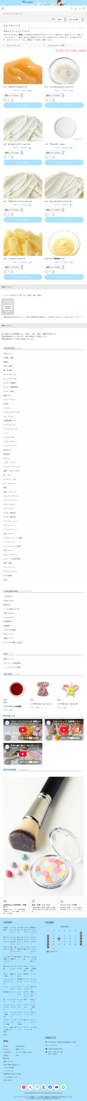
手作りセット (8, 354)
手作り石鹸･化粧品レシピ (11, 1065)
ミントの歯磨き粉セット (20, 949)
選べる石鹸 (7, 370)
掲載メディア (8, 659)
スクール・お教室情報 (11, 663)
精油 (5, 488)
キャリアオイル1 (9, 375)
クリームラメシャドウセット (27, 940)
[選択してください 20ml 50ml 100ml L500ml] (54, 153)
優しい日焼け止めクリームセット (20, 940)
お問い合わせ (8, 613)
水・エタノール (9, 483)
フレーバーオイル (10, 500)
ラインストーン (9, 567)
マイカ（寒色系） (10, 513)
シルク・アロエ (9, 462)
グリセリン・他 (9, 479)
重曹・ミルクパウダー (11, 471)
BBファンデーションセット (6, 939)
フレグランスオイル (11, 496)
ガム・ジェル (8, 416)
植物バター (7, 395)
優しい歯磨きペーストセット (13, 950)
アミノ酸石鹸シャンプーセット (6, 960)
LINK (17, 1055)
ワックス (6, 408)
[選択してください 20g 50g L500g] (13, 95)
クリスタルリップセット (13, 930)
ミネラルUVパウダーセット (27, 930)
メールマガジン (9, 617)
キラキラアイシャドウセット (33, 940)
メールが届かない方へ (11, 609)
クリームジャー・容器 (55, 45)
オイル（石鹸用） (10, 383)
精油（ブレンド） (10, 492)
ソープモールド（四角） (12, 546)
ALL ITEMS (6, 13)
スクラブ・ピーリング (11, 467)
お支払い (6, 1055)
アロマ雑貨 (7, 576)
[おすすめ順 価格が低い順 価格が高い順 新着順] (76, 19)
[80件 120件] (61, 19)
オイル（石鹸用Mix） (11, 387)
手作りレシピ (8, 634)
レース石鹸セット (27, 948)
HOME (5, 1046)
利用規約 (6, 626)
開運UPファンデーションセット (33, 931)
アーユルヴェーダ (10, 429)
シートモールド (9, 542)
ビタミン (6, 458)
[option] (16, 694)
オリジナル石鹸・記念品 (12, 642)
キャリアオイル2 (9, 379)
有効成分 (6, 454)
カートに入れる (23, 105)
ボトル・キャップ (10, 555)
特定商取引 (7, 622)
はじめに (6, 1049)
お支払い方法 (8, 601)
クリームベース (9, 425)
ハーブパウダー (9, 437)
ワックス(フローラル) (11, 412)
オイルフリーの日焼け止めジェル (13, 940)
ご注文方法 (7, 596)
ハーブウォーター (10, 446)
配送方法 (6, 605)
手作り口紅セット (6, 948)
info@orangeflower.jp (55, 1049)
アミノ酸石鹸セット (13, 959)
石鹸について (8, 638)
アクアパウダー (9, 442)
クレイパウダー (9, 400)
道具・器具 (7, 563)
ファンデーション (10, 529)
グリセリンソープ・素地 (12, 538)
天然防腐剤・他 (9, 421)
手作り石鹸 (7, 366)
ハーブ (5, 433)
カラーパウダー (9, 504)
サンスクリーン (9, 525)
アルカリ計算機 (9, 630)
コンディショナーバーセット (33, 950)
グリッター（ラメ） (11, 521)
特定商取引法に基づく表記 (12, 1074)
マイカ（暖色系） (10, 517)
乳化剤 (5, 404)
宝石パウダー (8, 534)
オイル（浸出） (9, 391)
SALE (5, 580)
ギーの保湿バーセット (20, 930)
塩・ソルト (7, 475)
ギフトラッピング (10, 571)
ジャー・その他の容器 (11, 559)
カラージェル (8, 509)
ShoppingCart (20, 1046)
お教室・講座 (8, 358)
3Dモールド (7, 550)
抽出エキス (7, 450)
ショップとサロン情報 (11, 667)
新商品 (5, 362)
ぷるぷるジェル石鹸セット (33, 959)
